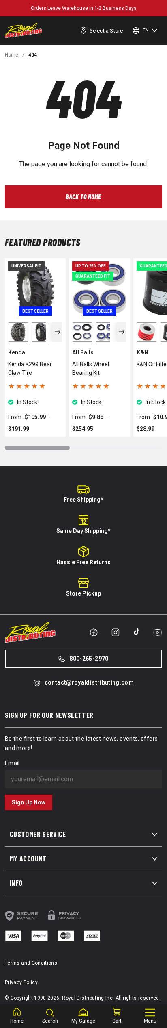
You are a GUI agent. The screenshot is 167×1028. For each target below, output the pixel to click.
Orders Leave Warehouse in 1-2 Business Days (84, 8)
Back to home (83, 196)
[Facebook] (93, 632)
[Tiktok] (137, 632)
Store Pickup (83, 593)
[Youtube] (157, 632)
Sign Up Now (28, 802)
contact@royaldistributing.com (89, 682)
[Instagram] (115, 632)
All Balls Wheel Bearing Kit (90, 368)
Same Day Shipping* (83, 531)
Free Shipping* (83, 499)
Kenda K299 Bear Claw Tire (30, 368)
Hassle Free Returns (83, 562)
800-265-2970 (88, 658)
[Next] (57, 332)
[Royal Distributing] (23, 30)
